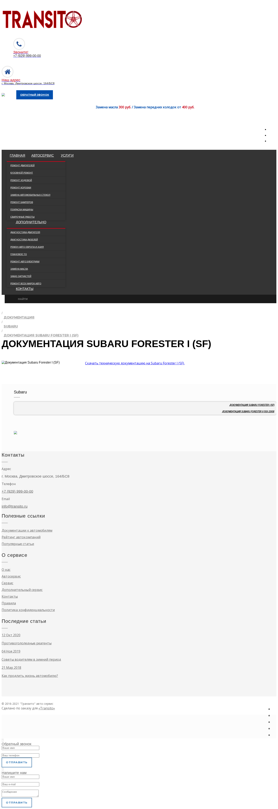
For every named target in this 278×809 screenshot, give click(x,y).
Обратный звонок (34, 94)
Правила (9, 603)
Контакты (24, 289)
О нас (6, 569)
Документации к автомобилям (27, 530)
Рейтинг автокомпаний (21, 537)
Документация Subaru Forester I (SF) (252, 405)
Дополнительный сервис (22, 589)
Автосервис (42, 155)
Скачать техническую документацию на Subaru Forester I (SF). (135, 363)
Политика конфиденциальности (28, 610)
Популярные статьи (18, 544)
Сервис (7, 583)
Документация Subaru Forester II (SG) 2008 (248, 411)
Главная (17, 155)
